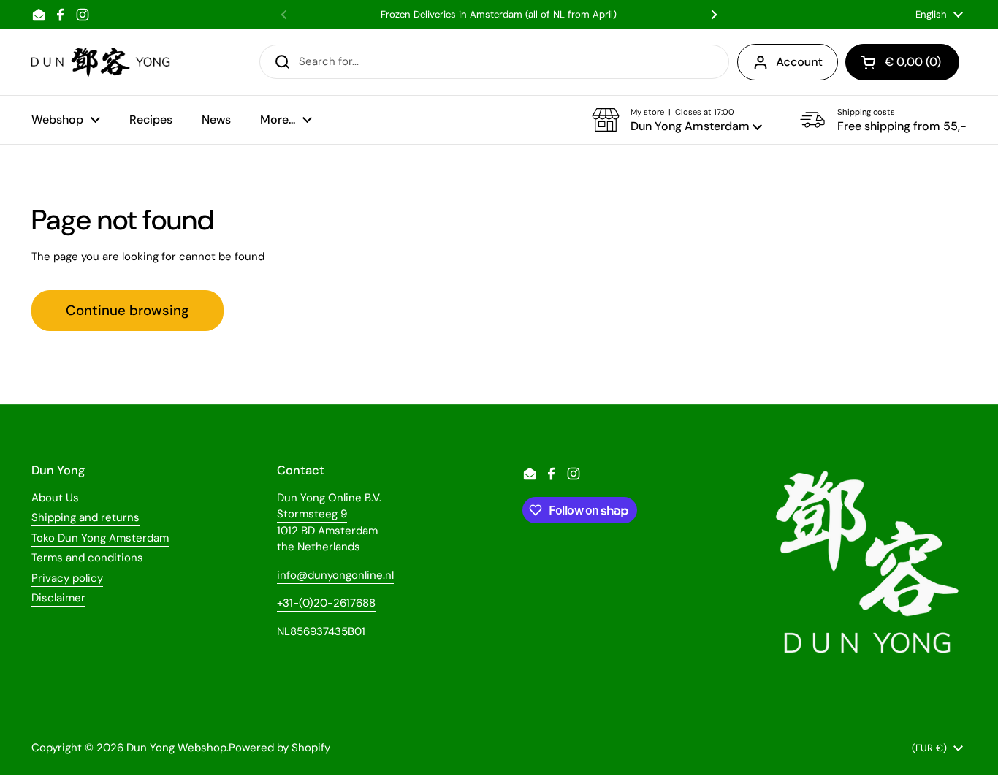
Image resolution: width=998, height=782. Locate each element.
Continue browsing (127, 310)
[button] (677, 120)
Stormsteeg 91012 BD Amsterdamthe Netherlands (327, 530)
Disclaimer (58, 598)
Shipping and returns (85, 517)
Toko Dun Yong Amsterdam (100, 538)
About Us (55, 497)
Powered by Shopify (279, 747)
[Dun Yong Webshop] (101, 62)
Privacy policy (67, 578)
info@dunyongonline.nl (335, 575)
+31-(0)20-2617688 (326, 603)
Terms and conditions (87, 557)
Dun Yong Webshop (176, 747)
